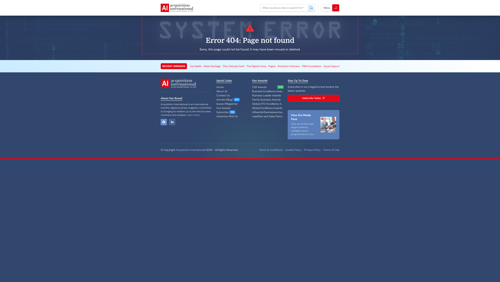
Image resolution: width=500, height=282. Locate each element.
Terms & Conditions (271, 150)
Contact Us (223, 95)
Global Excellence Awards (267, 108)
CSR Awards (259, 87)
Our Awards (223, 108)
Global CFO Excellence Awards (268, 103)
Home (220, 87)
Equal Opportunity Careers (268, 66)
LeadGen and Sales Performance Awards (268, 116)
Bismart (317, 66)
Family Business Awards (266, 99)
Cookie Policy (293, 150)
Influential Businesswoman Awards (268, 112)
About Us (221, 91)
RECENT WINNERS (173, 66)
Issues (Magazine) (227, 103)
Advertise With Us (227, 116)
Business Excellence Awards (268, 91)
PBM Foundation (240, 66)
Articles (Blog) (224, 99)
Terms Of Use (331, 150)
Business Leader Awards (266, 95)
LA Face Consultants (298, 66)
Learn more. (193, 115)
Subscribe (222, 112)
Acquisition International (190, 150)
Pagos (200, 66)
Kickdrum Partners (217, 66)
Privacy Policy (312, 150)
